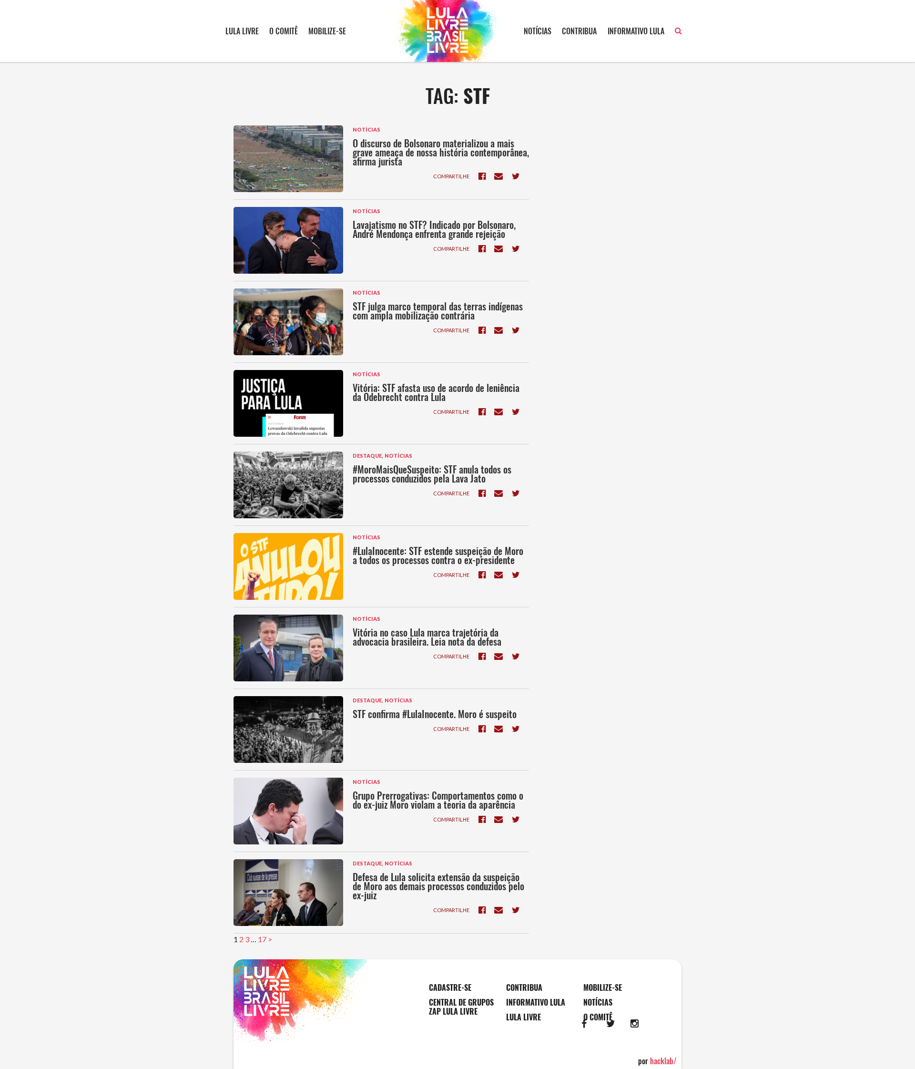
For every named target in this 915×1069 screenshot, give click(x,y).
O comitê (283, 31)
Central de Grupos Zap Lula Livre (461, 1007)
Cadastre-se (450, 987)
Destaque (367, 455)
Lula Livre (242, 31)
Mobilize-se (327, 31)
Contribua (579, 31)
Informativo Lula (636, 31)
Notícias (537, 31)
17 (262, 939)
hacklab (663, 1061)
